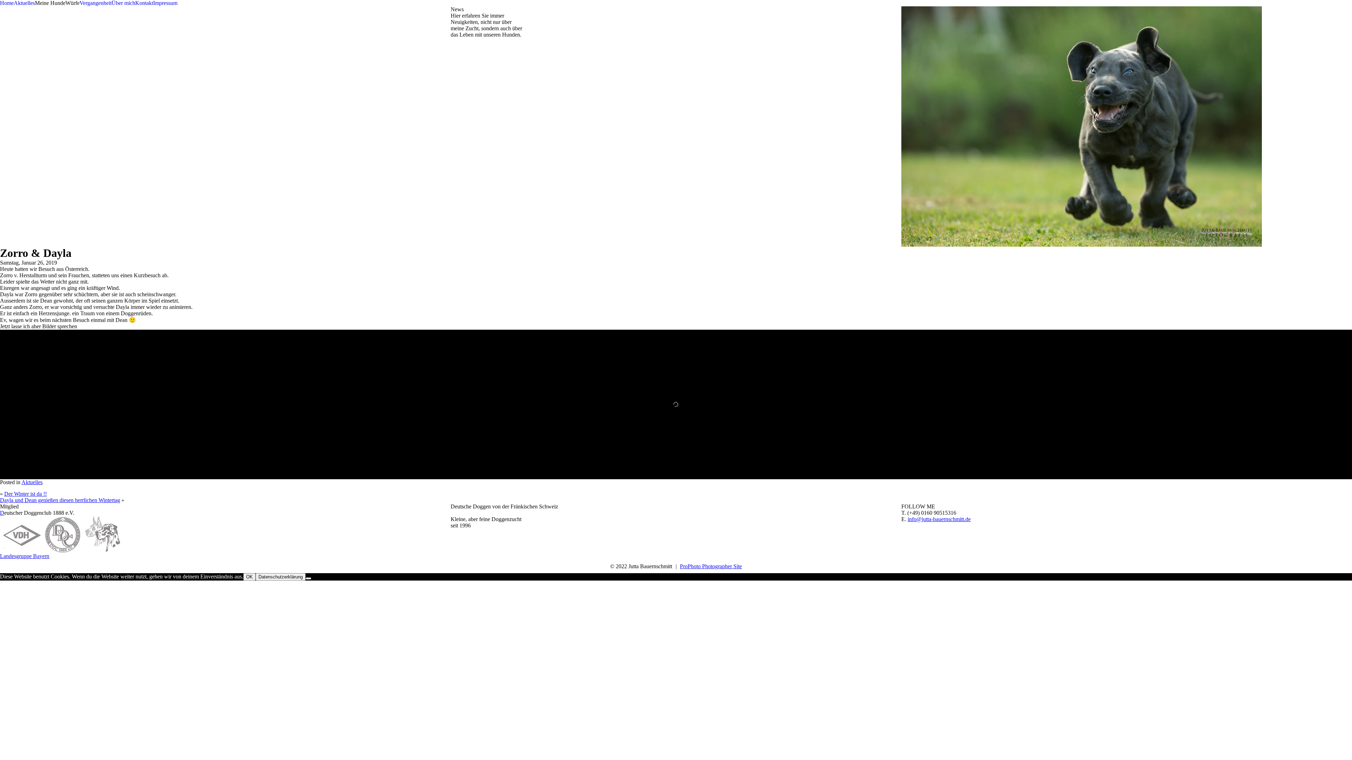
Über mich (123, 3)
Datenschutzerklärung (280, 577)
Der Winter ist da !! (25, 494)
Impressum (165, 3)
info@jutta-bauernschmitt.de (939, 519)
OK (249, 577)
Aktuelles (24, 3)
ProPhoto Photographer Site (711, 566)
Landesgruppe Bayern (24, 556)
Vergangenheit (96, 3)
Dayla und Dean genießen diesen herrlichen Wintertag (60, 500)
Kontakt (144, 3)
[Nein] (308, 578)
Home (7, 3)
